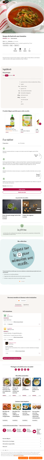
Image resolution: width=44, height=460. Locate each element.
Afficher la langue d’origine (18, 321)
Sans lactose (5, 45)
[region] (22, 455)
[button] (5, 315)
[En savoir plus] (11, 216)
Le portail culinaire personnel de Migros (10, 425)
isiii (8, 315)
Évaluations (18, 304)
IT (7, 450)
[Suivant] (40, 124)
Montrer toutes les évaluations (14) (12, 358)
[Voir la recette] (7, 387)
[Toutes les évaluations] (5, 38)
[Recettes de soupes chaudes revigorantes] (7, 412)
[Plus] (39, 324)
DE (3, 450)
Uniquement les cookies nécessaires (36, 457)
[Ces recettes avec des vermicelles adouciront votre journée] (36, 412)
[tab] (22, 438)
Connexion (23, 281)
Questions (26, 304)
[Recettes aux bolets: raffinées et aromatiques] (17, 412)
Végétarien (16, 45)
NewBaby (9, 328)
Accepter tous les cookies (23, 457)
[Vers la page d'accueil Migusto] (6, 1)
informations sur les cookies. (18, 455)
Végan (11, 45)
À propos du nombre (14, 75)
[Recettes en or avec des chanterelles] (26, 412)
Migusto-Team (12, 342)
